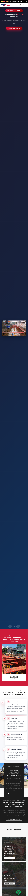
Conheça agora (13, 28)
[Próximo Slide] (18, 626)
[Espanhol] (7, 1)
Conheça (13, 678)
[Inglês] (4, 1)
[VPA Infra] (5, 5)
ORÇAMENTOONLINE (24, 4)
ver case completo (9, 883)
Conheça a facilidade (15, 793)
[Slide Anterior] (10, 626)
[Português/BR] (2, 1)
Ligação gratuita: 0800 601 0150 (17, 1)
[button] (25, 663)
